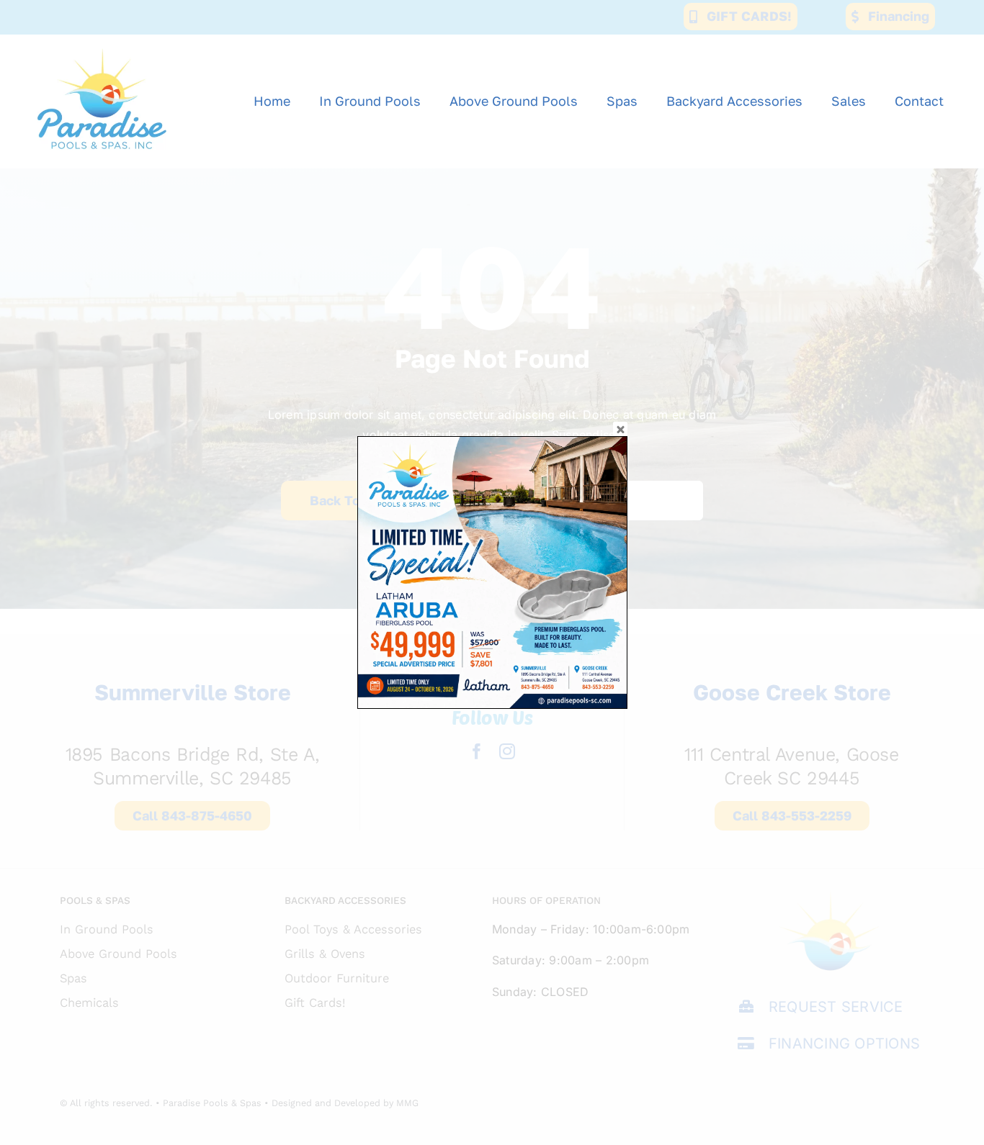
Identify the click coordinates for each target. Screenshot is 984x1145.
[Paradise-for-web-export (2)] (102, 40)
